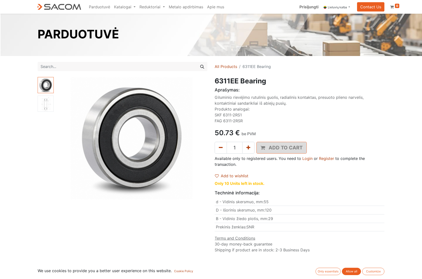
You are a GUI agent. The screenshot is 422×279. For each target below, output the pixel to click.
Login (307, 158)
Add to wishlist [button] (234, 175)
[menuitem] (99, 7)
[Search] (202, 66)
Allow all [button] (351, 271)
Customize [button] (373, 271)
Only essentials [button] (328, 271)
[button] (67, 138)
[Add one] (248, 148)
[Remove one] (221, 148)
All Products (226, 66)
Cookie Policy (183, 271)
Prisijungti (308, 6)
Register (326, 158)
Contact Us (370, 6)
